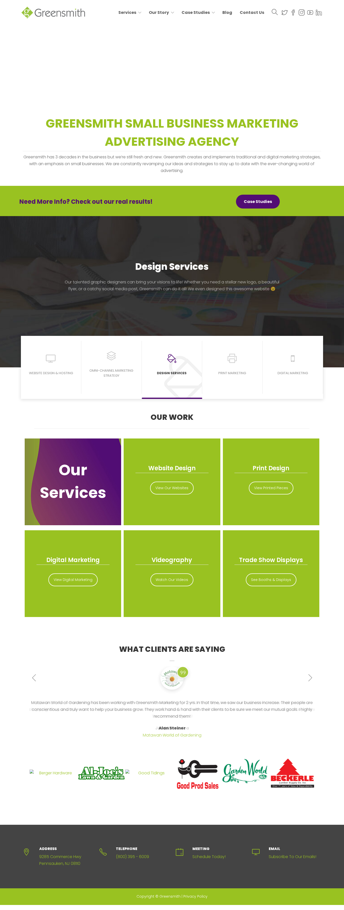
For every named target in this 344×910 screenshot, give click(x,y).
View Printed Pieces (271, 487)
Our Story (159, 12)
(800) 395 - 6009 (132, 857)
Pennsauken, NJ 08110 (59, 863)
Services (127, 12)
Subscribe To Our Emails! (292, 857)
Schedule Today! (209, 857)
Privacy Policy (195, 896)
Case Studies (196, 12)
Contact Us (252, 12)
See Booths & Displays (271, 579)
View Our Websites (171, 487)
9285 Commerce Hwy (60, 857)
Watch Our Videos (172, 579)
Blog (227, 12)
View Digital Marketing (73, 579)
